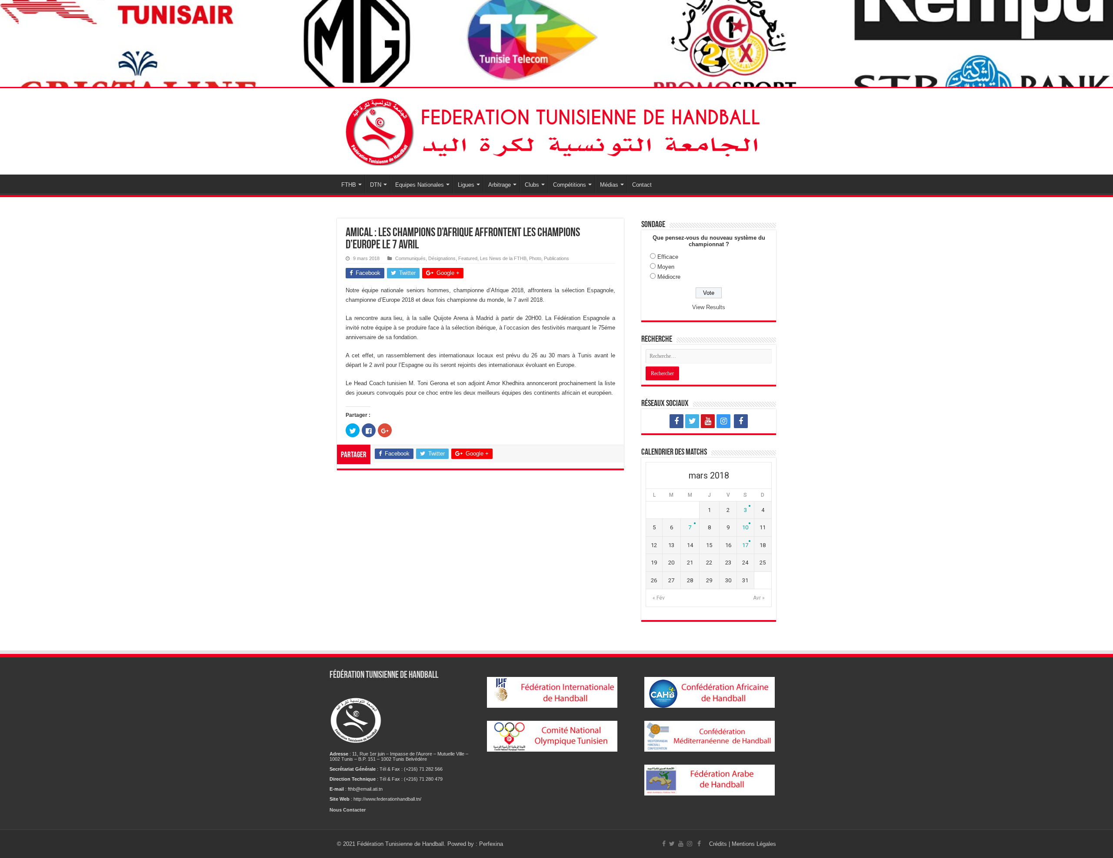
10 (745, 527)
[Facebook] (676, 421)
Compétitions (569, 185)
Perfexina (491, 844)
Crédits (719, 844)
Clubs (532, 185)
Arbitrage (499, 185)
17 (745, 545)
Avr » (759, 598)
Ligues (466, 185)
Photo (535, 258)
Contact (642, 185)
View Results (708, 307)
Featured (467, 258)
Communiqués (410, 258)
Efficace (667, 257)
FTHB (348, 185)
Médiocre (668, 277)
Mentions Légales (754, 844)
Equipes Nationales (419, 185)
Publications (556, 258)
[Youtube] (708, 421)
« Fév (659, 598)
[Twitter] (692, 421)
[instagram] (723, 421)
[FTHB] (556, 129)
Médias (609, 185)
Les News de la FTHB (503, 258)
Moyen (665, 267)
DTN (375, 185)
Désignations (442, 258)
